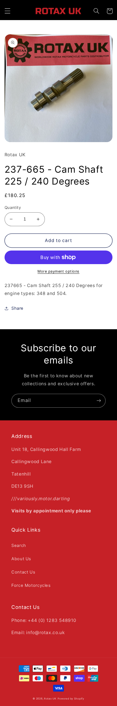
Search (18, 545)
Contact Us (23, 572)
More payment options (58, 271)
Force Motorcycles (31, 585)
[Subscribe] (98, 401)
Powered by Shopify (71, 698)
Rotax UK (50, 698)
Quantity (13, 207)
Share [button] (17, 308)
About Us (21, 558)
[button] (7, 11)
